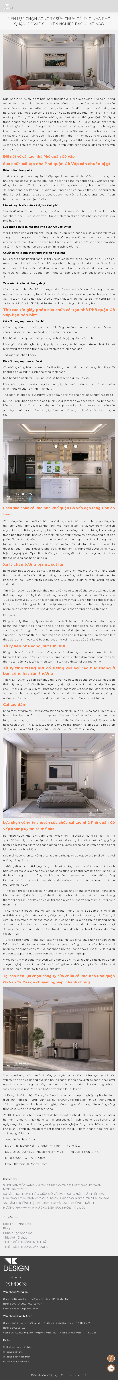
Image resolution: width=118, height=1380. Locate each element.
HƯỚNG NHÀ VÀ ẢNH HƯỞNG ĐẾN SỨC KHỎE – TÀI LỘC (44, 1207)
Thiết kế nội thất (15, 1237)
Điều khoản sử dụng (44, 1375)
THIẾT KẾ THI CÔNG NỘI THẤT (25, 1242)
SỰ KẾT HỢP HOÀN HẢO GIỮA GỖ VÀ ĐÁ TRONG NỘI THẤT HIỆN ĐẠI (54, 1194)
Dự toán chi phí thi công (16, 1361)
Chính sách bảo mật (74, 1375)
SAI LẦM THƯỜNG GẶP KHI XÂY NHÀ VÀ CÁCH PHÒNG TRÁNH (48, 1203)
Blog (6, 1228)
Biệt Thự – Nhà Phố (17, 1224)
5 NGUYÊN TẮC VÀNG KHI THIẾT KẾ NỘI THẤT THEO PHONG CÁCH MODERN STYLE (52, 1187)
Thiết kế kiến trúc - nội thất (17, 1347)
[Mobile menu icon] (113, 6)
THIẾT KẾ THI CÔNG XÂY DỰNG (26, 1247)
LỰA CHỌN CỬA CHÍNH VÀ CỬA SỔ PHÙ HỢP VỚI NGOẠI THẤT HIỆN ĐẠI (56, 1198)
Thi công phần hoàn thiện (16, 1356)
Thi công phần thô (13, 1351)
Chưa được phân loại (18, 1233)
